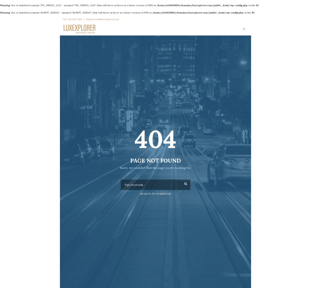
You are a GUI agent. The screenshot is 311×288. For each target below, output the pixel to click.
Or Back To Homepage (155, 193)
